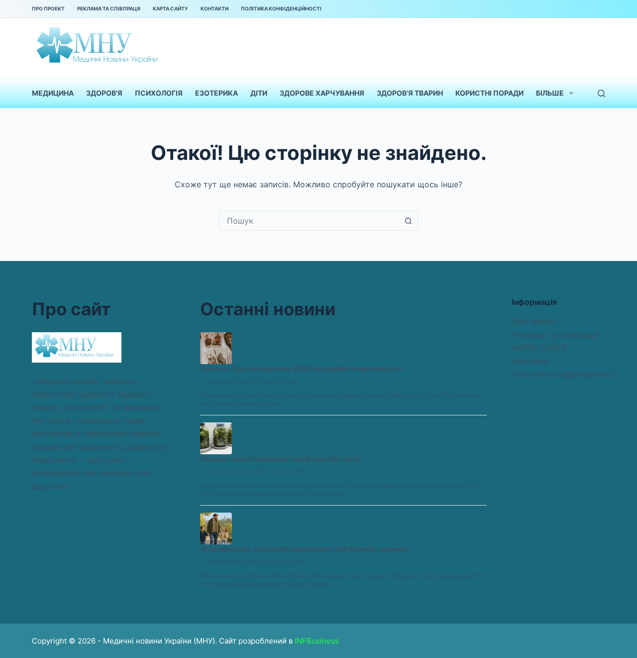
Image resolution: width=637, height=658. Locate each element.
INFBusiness (317, 641)
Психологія (159, 93)
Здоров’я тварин (410, 93)
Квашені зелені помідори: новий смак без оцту (280, 458)
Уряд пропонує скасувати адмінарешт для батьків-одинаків (304, 548)
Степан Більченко (234, 471)
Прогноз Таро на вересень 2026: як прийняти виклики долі (301, 368)
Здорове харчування (322, 93)
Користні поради (489, 93)
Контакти (214, 8)
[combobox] (309, 221)
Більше (550, 93)
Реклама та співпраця (108, 8)
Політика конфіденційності (281, 8)
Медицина (53, 93)
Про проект (48, 8)
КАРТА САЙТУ (170, 8)
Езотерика (216, 93)
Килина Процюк (231, 381)
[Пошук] (601, 93)
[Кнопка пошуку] (408, 220)
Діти (258, 93)
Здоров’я (104, 93)
